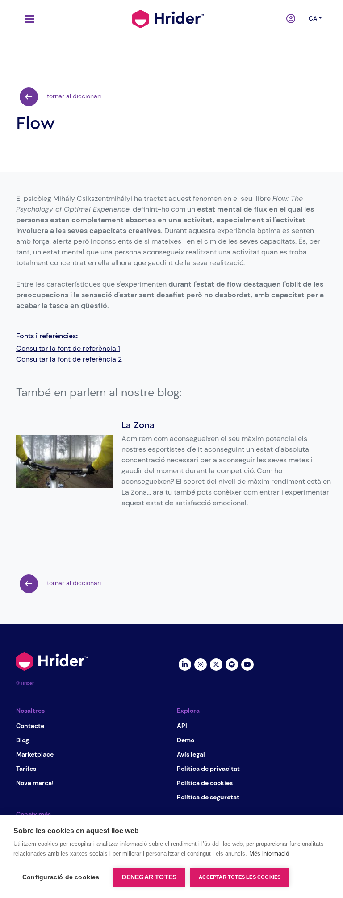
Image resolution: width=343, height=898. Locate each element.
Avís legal (191, 754)
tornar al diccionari (73, 96)
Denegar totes (149, 877)
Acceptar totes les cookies (239, 877)
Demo (185, 740)
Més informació (269, 853)
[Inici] (168, 18)
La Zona (138, 425)
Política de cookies (205, 783)
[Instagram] (200, 664)
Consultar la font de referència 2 (69, 359)
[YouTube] (247, 664)
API (182, 726)
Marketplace (35, 754)
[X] (216, 664)
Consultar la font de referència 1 (68, 348)
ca (313, 18)
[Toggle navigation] (27, 19)
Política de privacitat (208, 769)
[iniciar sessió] (291, 19)
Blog (22, 740)
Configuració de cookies (61, 877)
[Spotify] (231, 664)
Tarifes (26, 769)
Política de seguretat (208, 797)
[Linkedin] (184, 664)
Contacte (30, 726)
